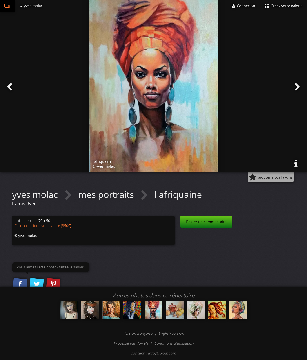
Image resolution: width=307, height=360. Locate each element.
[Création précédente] (9, 87)
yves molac (36, 194)
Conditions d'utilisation (174, 343)
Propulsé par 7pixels (130, 343)
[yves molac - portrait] (90, 310)
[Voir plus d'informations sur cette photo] (296, 163)
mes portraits (107, 194)
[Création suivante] (297, 87)
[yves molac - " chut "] (111, 310)
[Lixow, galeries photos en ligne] (7, 6)
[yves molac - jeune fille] (132, 310)
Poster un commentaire (206, 221)
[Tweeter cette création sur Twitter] (36, 284)
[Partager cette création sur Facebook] (20, 284)
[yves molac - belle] (196, 310)
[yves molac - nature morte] (175, 310)
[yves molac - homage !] (217, 310)
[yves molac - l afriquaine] (153, 310)
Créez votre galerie (286, 5)
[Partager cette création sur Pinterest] (53, 284)
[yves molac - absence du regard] (69, 310)
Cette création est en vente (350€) (42, 225)
